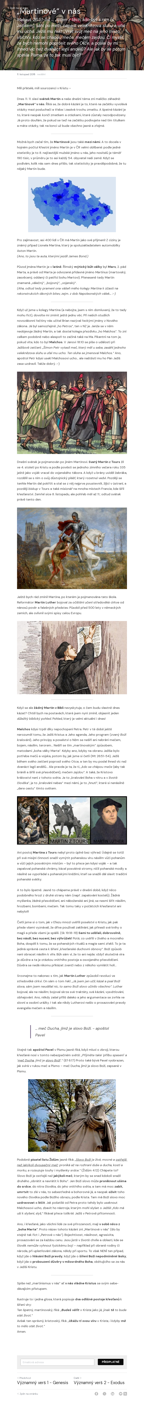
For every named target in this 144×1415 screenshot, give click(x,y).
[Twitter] (104, 1394)
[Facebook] (96, 1394)
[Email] (120, 1394)
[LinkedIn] (112, 1394)
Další (76, 1378)
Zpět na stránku (19, 7)
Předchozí (25, 1378)
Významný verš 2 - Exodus (99, 1382)
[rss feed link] (125, 1394)
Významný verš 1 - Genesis (42, 1382)
